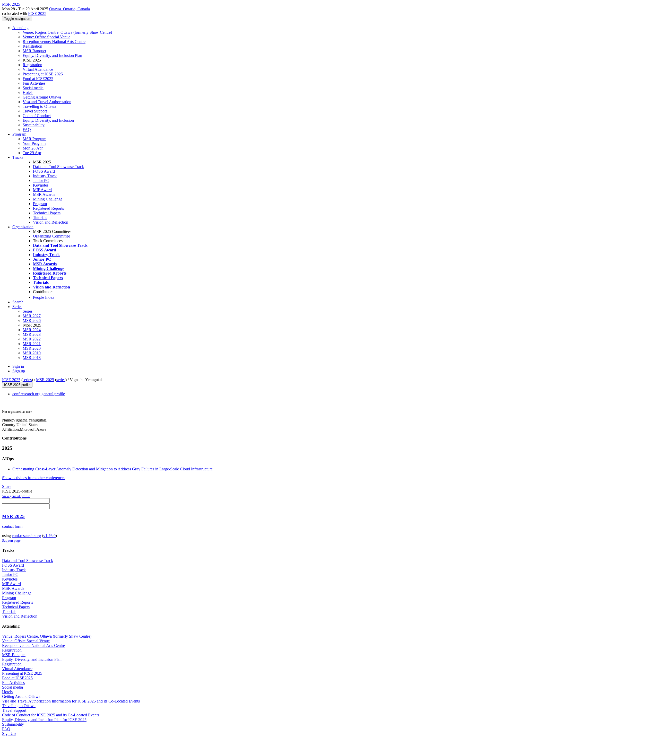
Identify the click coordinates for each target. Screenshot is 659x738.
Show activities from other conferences (33, 478)
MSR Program (34, 139)
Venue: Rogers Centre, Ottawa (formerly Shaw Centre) (67, 32)
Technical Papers (46, 213)
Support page (11, 540)
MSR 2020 (32, 348)
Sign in (18, 366)
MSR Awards (44, 194)
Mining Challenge (47, 199)
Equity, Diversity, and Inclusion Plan (52, 55)
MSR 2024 (32, 330)
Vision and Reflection (50, 222)
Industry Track (45, 176)
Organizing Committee (51, 236)
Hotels (28, 92)
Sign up (18, 371)
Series (27, 311)
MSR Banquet (34, 51)
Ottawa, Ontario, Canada (69, 9)
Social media (33, 88)
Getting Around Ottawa (42, 97)
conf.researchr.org (26, 535)
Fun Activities (34, 83)
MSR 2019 (32, 353)
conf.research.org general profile (38, 394)
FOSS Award (44, 171)
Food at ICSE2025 (38, 78)
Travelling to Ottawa (39, 106)
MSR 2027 (32, 316)
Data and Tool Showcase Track (58, 166)
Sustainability (34, 125)
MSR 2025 (45, 379)
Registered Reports (48, 208)
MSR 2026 (32, 320)
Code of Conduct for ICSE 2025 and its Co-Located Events (50, 715)
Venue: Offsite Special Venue (46, 37)
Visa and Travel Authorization (47, 102)
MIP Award (42, 190)
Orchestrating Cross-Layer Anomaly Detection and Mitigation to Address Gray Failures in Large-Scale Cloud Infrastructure (112, 469)
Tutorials (40, 217)
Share (6, 486)
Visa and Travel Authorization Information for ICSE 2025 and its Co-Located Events (71, 701)
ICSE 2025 (37, 13)
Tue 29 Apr (32, 153)
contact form (12, 526)
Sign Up (9, 733)
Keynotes (40, 185)
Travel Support (35, 111)
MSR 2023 (32, 334)
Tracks (17, 157)
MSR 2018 (32, 357)
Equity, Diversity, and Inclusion (48, 120)
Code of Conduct (37, 115)
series (27, 379)
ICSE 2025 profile (17, 385)
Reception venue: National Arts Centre (54, 41)
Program (19, 134)
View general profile (16, 496)
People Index (43, 297)
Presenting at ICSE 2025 (43, 74)
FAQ (27, 129)
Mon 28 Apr (33, 148)
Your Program (34, 143)
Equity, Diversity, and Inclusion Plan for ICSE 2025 (44, 719)
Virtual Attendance (38, 69)
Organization (22, 227)
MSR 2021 (32, 343)
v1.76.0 (49, 535)
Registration (32, 46)
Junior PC (41, 180)
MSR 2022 (32, 339)
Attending (20, 27)
